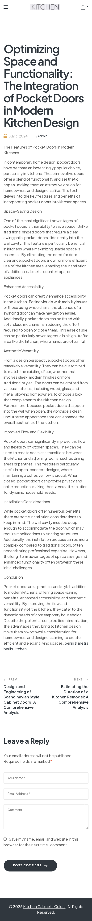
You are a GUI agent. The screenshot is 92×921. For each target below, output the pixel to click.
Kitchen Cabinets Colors (44, 906)
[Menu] (7, 7)
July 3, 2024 (18, 136)
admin (42, 136)
